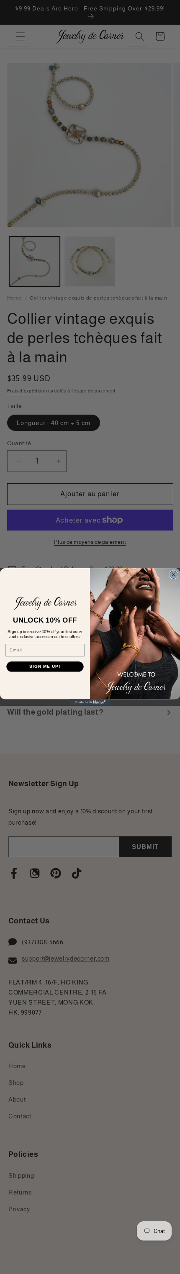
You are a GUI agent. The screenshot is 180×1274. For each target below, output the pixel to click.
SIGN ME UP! (44, 666)
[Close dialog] (173, 575)
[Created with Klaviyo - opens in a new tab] (90, 703)
